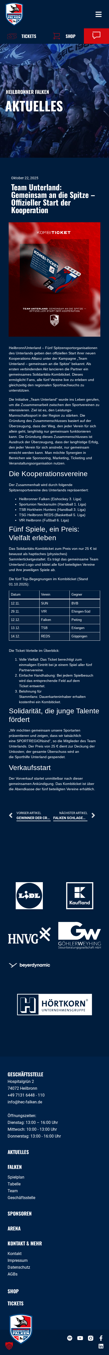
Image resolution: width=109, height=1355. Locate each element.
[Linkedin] (101, 1346)
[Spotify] (69, 1338)
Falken (15, 1166)
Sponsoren (20, 1213)
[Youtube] (80, 1338)
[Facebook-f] (101, 1338)
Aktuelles (18, 1151)
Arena (14, 1228)
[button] (9, 1346)
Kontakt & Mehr (25, 1243)
